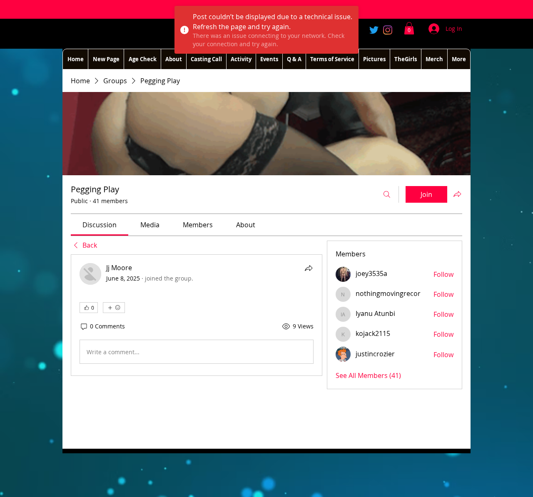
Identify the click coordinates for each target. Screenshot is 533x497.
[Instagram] (387, 30)
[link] (99, 224)
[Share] (309, 268)
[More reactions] (114, 307)
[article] (196, 315)
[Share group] (457, 194)
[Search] (387, 194)
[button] (409, 28)
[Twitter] (374, 30)
